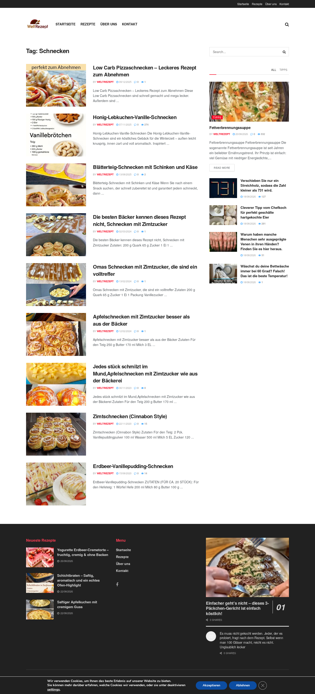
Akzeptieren (211, 685)
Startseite (243, 4)
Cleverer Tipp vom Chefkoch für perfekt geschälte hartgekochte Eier (263, 212)
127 (263, 196)
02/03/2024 (124, 231)
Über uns (271, 4)
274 (146, 124)
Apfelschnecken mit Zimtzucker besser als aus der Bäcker (141, 320)
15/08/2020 (124, 473)
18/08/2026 (249, 196)
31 (262, 255)
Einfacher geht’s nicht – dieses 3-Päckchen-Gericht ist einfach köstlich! (237, 608)
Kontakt (284, 4)
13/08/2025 (124, 174)
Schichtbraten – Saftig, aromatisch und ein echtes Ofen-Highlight (78, 580)
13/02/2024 (124, 281)
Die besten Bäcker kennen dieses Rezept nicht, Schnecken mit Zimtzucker (139, 220)
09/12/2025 (124, 82)
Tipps (283, 70)
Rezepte (257, 4)
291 (263, 223)
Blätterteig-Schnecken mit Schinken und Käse (145, 167)
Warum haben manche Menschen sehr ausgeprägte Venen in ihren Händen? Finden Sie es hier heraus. (263, 241)
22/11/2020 (124, 423)
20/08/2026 (241, 134)
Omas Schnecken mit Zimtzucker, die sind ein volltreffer (145, 270)
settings (53, 689)
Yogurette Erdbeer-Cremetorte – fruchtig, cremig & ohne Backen (83, 552)
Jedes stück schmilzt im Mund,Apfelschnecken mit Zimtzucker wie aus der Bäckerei (145, 373)
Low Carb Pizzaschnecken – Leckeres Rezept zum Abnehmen (144, 71)
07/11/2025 (124, 124)
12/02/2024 (124, 331)
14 (145, 473)
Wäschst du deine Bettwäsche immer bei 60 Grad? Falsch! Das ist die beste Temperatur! (265, 271)
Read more (222, 167)
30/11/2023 (124, 388)
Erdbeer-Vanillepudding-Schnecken (133, 466)
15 (145, 423)
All (273, 70)
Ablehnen (243, 685)
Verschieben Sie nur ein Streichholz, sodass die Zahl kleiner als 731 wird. (263, 185)
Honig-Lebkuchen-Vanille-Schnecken (134, 117)
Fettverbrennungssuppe (229, 127)
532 (262, 134)
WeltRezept (105, 82)
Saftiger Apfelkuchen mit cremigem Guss (77, 604)
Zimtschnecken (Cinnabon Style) (130, 416)
